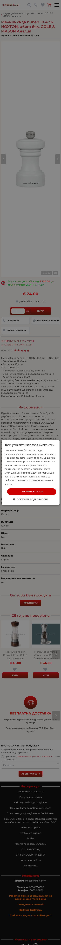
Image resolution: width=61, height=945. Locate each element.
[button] (30, 499)
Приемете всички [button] (32, 491)
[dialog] (30, 472)
